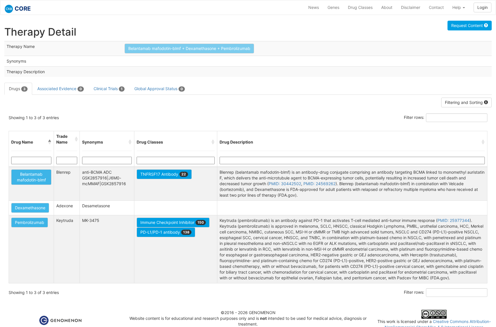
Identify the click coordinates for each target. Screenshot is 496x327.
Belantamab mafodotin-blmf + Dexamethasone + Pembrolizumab (189, 48)
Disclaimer (410, 7)
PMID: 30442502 (285, 183)
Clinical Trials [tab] (108, 88)
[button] (49, 142)
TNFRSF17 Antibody (163, 174)
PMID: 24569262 (319, 183)
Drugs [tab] (17, 88)
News (313, 7)
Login (482, 7)
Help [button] (457, 7)
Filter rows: (414, 117)
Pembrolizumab (29, 222)
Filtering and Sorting (464, 102)
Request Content (467, 25)
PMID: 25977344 (453, 220)
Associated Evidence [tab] (59, 88)
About (386, 7)
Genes (333, 7)
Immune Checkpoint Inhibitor (172, 222)
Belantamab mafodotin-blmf (31, 177)
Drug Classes (360, 7)
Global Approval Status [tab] (158, 88)
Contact (436, 7)
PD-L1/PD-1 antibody (164, 232)
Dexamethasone (30, 207)
